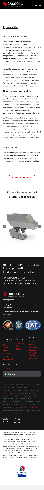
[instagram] (19, 419)
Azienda (6, 345)
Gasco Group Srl (8, 393)
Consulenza (33, 347)
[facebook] (15, 419)
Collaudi (32, 353)
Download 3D (34, 342)
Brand (5, 348)
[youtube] (15, 422)
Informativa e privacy (11, 413)
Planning (32, 350)
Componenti (21, 343)
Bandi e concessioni (31, 407)
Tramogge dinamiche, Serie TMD (22, 225)
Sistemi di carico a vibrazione (22, 229)
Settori (19, 346)
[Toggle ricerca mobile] (36, 5)
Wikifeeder (7, 353)
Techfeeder (7, 351)
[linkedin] (19, 422)
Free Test (32, 344)
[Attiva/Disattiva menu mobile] (40, 5)
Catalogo (19, 349)
